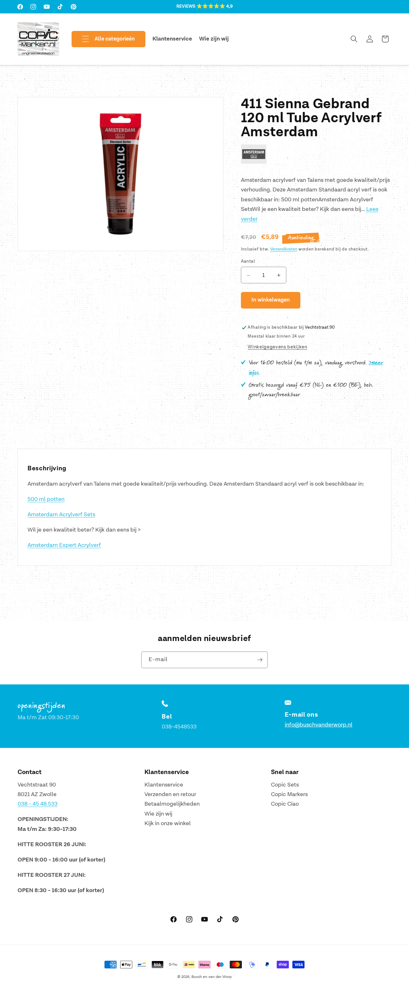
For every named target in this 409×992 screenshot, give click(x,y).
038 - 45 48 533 (38, 804)
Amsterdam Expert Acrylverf (64, 545)
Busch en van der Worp (211, 976)
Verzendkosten (283, 249)
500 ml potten (46, 499)
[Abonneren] (259, 660)
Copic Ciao (285, 804)
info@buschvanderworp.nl (318, 725)
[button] (103, 39)
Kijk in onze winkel (167, 823)
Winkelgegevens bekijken (277, 347)
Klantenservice (163, 784)
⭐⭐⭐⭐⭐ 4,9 (215, 6)
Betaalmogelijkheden (172, 804)
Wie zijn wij (158, 813)
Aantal (248, 261)
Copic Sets (285, 784)
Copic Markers (289, 794)
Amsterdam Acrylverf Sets (61, 514)
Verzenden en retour (170, 794)
